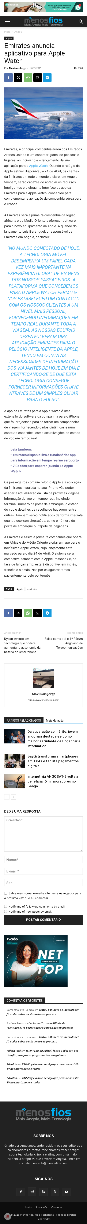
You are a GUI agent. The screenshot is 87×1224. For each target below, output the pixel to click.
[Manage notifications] (7, 1216)
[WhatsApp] (28, 77)
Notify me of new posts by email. (30, 911)
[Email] (37, 77)
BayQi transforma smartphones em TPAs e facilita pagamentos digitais (53, 761)
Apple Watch (38, 166)
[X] (18, 77)
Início (7, 31)
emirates (32, 589)
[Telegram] (47, 77)
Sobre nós (41, 1207)
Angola (18, 31)
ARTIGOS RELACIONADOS (24, 720)
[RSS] (43, 1192)
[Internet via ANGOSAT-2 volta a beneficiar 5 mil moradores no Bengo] (14, 781)
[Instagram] (32, 1191)
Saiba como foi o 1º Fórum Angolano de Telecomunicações (64, 643)
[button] (7, 21)
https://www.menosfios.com (43, 699)
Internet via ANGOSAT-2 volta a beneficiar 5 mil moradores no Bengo (52, 781)
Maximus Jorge (17, 68)
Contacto (56, 1207)
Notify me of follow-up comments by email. (36, 906)
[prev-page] (7, 797)
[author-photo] (43, 688)
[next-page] (13, 797)
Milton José (14, 1051)
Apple (19, 589)
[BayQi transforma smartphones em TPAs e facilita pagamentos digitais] (14, 761)
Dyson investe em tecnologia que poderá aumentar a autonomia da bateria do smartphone (22, 645)
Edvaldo (12, 1064)
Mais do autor (55, 720)
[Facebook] (8, 77)
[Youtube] (66, 1192)
